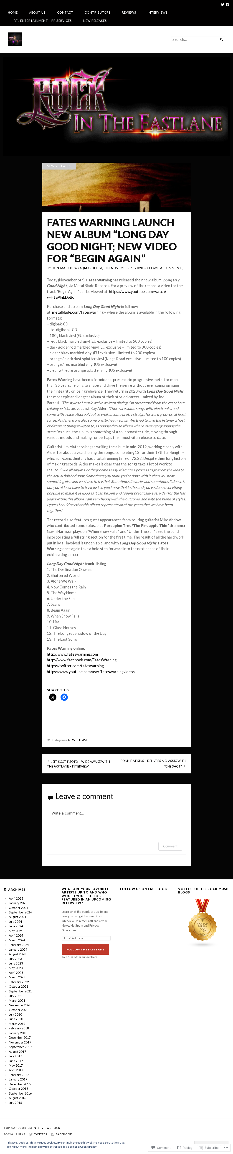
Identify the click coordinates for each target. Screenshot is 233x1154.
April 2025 (16, 898)
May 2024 (16, 931)
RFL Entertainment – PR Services (43, 20)
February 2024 (19, 945)
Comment (170, 846)
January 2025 (18, 903)
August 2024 (17, 917)
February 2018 (19, 1028)
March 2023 (17, 977)
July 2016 (15, 1103)
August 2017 (17, 1051)
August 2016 (17, 1098)
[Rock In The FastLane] (116, 106)
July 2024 (15, 921)
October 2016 (18, 1088)
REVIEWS (129, 12)
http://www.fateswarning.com (72, 654)
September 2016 (20, 1093)
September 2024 (20, 912)
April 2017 (16, 1070)
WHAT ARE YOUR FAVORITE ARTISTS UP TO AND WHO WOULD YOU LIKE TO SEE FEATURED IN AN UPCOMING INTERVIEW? (86, 896)
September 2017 (20, 1047)
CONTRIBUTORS (98, 12)
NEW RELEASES (95, 20)
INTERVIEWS (158, 12)
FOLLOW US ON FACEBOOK (143, 889)
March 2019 (17, 1024)
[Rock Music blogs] (202, 947)
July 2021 (15, 996)
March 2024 (17, 940)
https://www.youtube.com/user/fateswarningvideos (91, 671)
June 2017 (16, 1061)
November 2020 (20, 1005)
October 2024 (18, 908)
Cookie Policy (88, 1146)
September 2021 (20, 991)
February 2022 (19, 982)
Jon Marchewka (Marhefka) (78, 268)
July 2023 (15, 959)
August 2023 (17, 954)
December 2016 (20, 1084)
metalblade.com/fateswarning (78, 312)
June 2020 (16, 1019)
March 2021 (17, 1000)
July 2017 (15, 1056)
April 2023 (16, 972)
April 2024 (16, 935)
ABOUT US (37, 12)
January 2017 (18, 1079)
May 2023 (16, 968)
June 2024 (16, 926)
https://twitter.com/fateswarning (75, 666)
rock (56, 1127)
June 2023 (16, 963)
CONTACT (65, 12)
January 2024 (18, 949)
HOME (13, 12)
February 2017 (19, 1075)
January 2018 (18, 1033)
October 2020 (18, 1010)
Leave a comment (165, 268)
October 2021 (18, 986)
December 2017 (20, 1037)
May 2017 (16, 1065)
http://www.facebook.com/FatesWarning (81, 660)
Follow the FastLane (85, 949)
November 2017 (20, 1042)
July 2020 (15, 1014)
